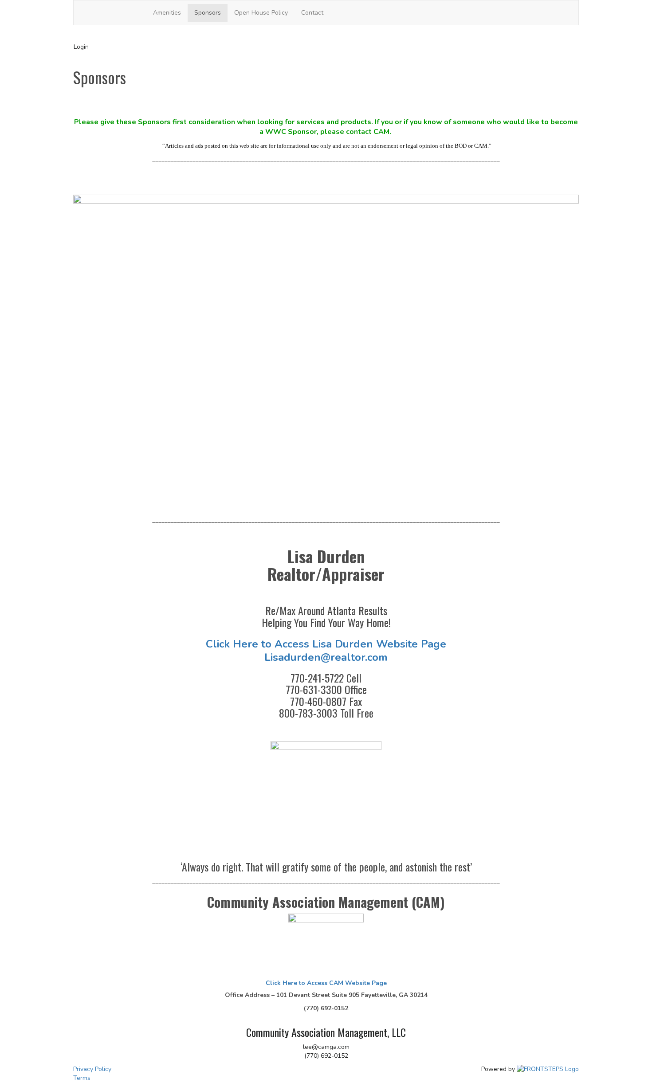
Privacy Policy (92, 1069)
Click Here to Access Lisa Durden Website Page (326, 644)
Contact (312, 12)
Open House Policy (261, 12)
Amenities (167, 12)
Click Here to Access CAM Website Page (326, 983)
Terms (81, 1078)
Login (81, 47)
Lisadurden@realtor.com (326, 657)
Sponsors (207, 12)
